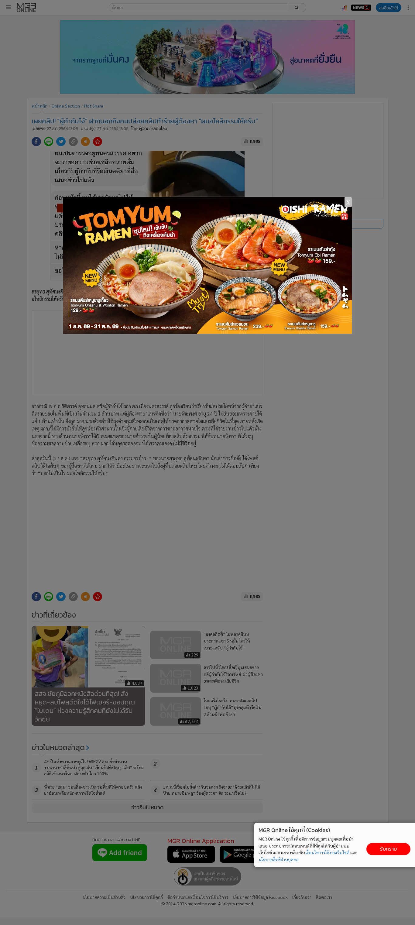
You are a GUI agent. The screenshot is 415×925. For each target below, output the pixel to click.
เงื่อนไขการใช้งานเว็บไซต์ (327, 852)
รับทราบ (388, 849)
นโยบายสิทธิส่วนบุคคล (279, 859)
